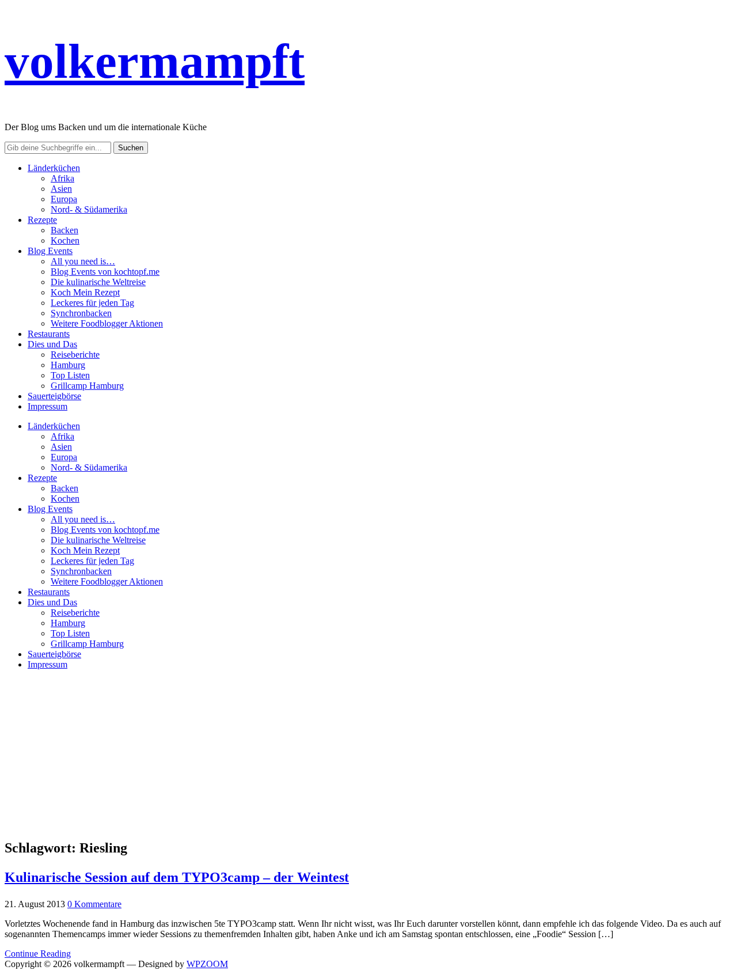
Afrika (62, 178)
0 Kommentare (94, 904)
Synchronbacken (81, 313)
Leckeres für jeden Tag (92, 303)
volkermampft (155, 61)
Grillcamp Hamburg (87, 386)
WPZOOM (207, 964)
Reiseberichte (75, 354)
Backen (64, 230)
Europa (64, 199)
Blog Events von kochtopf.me (105, 271)
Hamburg (68, 365)
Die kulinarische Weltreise (98, 282)
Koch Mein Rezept (85, 292)
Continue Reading (38, 953)
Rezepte (42, 220)
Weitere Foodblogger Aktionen (107, 323)
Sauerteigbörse (54, 396)
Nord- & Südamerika (89, 209)
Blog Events (50, 251)
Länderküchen (54, 168)
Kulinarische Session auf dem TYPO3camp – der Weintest (177, 877)
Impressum (47, 406)
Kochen (65, 240)
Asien (61, 189)
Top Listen (70, 375)
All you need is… (83, 261)
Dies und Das (52, 344)
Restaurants (49, 334)
